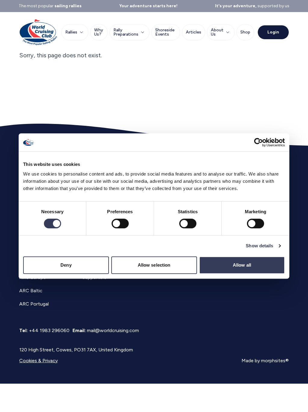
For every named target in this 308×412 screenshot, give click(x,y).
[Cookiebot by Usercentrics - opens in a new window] (258, 142)
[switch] (120, 223)
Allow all (242, 265)
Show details (259, 245)
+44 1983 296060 (49, 330)
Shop (245, 32)
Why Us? (98, 32)
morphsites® (275, 360)
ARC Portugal (34, 304)
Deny (65, 265)
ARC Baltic (30, 290)
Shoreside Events (164, 32)
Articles (193, 32)
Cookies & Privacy (38, 360)
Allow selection (154, 265)
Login (273, 32)
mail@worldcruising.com (113, 330)
